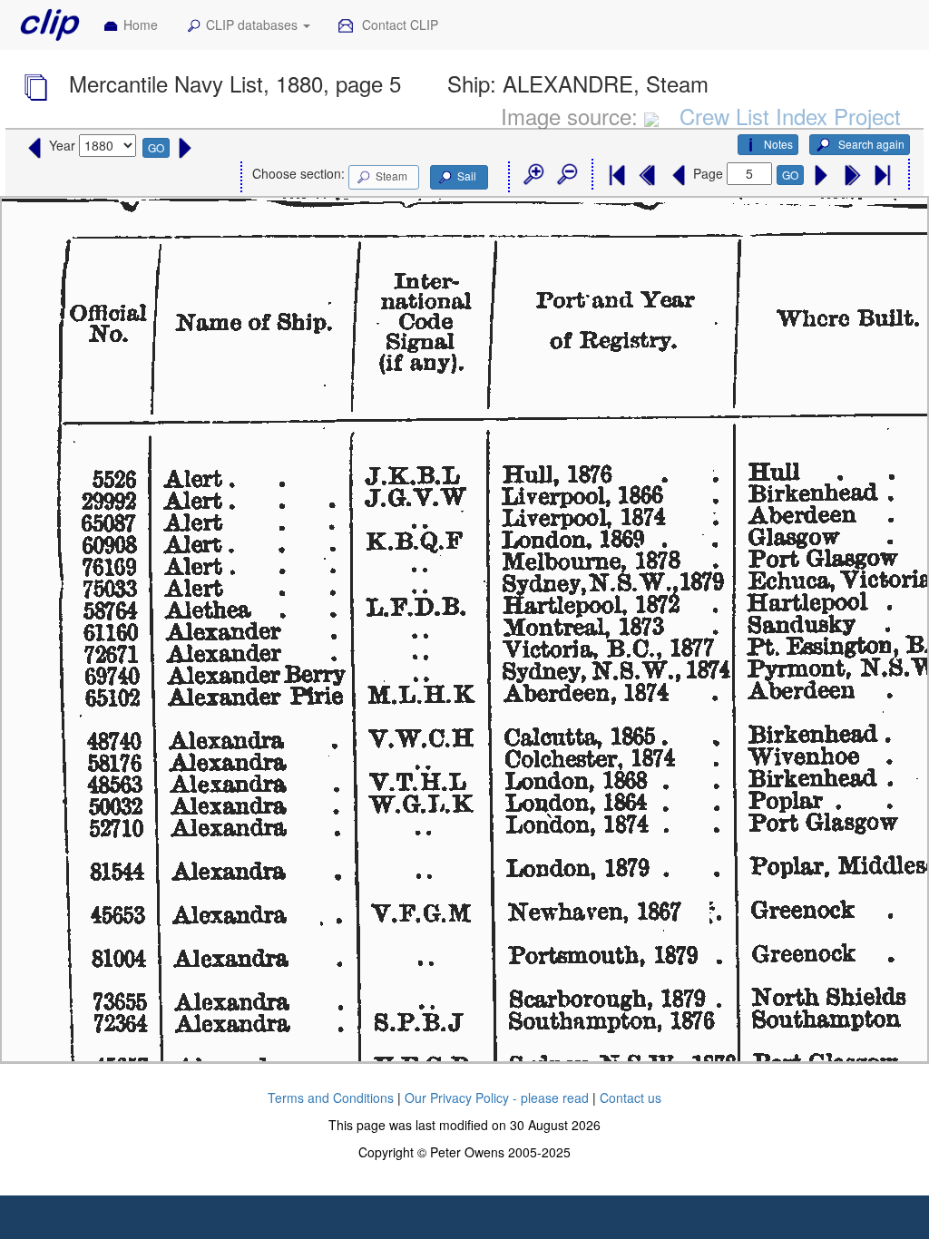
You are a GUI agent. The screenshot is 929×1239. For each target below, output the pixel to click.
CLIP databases (253, 24)
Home (140, 24)
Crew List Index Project (790, 116)
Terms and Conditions (331, 1097)
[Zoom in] (532, 175)
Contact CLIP (398, 24)
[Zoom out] (566, 175)
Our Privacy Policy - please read (497, 1097)
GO (156, 147)
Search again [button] (870, 143)
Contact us (630, 1097)
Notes (778, 143)
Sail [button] (466, 175)
